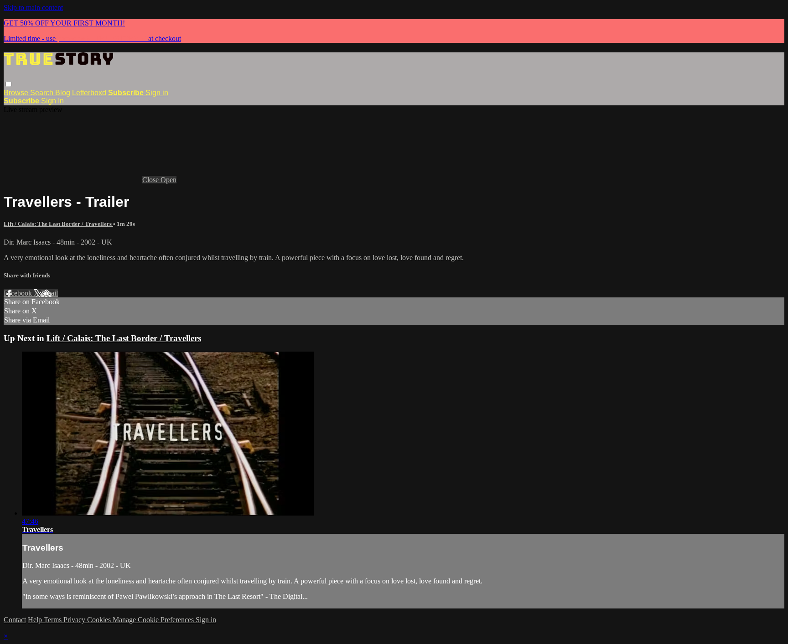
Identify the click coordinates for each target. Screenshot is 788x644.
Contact (15, 620)
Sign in (156, 93)
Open (168, 180)
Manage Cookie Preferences (154, 620)
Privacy (75, 620)
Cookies (100, 620)
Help (36, 620)
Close (151, 180)
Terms (53, 620)
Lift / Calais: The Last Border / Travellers (58, 223)
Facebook (19, 293)
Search (42, 93)
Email (49, 293)
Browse (17, 93)
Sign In (52, 101)
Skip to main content (33, 7)
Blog (62, 93)
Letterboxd (89, 93)
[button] (8, 84)
